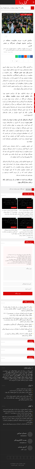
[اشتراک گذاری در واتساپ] (16, 56)
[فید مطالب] (8, 457)
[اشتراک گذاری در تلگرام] (19, 56)
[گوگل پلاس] (18, 457)
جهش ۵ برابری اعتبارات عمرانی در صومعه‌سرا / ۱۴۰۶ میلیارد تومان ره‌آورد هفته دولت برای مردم (9, 212)
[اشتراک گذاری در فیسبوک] (31, 56)
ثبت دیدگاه (17, 293)
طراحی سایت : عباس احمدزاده (17, 465)
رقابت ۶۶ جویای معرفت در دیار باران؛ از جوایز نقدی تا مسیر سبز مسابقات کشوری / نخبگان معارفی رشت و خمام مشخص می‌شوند (18, 308)
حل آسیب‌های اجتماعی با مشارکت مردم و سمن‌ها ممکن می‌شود (17, 424)
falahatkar (5, 51)
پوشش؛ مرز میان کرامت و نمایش (23, 388)
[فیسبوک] (32, 457)
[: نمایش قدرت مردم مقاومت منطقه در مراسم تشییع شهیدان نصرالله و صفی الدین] (26, 60)
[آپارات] (15, 457)
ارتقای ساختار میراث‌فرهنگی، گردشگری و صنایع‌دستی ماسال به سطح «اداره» (9, 231)
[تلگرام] (22, 457)
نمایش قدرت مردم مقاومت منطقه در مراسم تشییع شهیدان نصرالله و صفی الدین (17, 43)
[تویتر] (29, 457)
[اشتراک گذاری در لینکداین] (22, 56)
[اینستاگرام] (25, 457)
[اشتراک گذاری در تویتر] (28, 56)
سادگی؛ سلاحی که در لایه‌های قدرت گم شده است (20, 390)
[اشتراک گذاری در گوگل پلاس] (25, 56)
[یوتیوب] (11, 457)
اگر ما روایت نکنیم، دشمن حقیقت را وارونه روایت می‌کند (18, 396)
